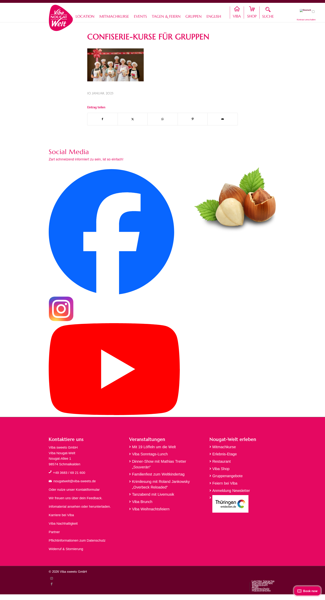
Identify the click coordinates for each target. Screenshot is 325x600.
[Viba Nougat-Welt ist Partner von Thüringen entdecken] (243, 504)
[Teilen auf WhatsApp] (163, 119)
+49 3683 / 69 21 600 (69, 473)
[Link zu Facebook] (51, 584)
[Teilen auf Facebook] (102, 119)
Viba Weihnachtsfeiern (150, 509)
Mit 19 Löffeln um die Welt (154, 447)
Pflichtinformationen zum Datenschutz (77, 540)
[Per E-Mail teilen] (223, 119)
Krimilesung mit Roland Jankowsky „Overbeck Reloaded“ (161, 484)
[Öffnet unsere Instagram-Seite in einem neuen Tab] (61, 320)
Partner (54, 532)
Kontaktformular (88, 490)
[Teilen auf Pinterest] (193, 119)
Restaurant (221, 461)
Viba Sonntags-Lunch (150, 454)
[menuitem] (85, 12)
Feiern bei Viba (224, 483)
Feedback (94, 498)
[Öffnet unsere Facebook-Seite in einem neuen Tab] (111, 293)
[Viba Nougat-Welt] (61, 17)
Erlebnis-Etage (224, 454)
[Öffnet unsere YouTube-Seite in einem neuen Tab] (114, 414)
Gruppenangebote (227, 476)
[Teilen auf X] (133, 119)
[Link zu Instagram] (51, 578)
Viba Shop (220, 469)
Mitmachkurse (224, 447)
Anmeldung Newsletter (231, 491)
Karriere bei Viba (61, 515)
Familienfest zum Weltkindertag (158, 474)
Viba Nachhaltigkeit (63, 523)
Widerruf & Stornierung (66, 549)
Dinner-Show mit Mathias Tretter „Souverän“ (159, 464)
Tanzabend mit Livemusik (153, 494)
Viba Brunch (142, 502)
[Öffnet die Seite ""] (50, 471)
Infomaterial (57, 506)
